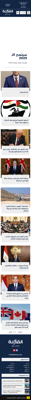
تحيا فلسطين (24, 92)
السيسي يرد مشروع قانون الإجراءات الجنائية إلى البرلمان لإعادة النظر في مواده (17, 296)
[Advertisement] (15, 33)
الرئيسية (25, 63)
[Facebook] (17, 350)
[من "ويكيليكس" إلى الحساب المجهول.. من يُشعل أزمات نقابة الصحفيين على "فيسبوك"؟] (27, 391)
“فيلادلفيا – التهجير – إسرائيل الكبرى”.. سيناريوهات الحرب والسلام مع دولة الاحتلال (16, 209)
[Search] (17, 12)
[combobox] (23, 12)
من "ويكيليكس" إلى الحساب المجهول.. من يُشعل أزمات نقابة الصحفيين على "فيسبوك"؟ (12, 391)
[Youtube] (14, 350)
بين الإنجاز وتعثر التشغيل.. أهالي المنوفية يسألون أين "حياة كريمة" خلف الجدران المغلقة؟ (12, 386)
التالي (10, 332)
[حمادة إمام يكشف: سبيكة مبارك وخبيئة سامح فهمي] (27, 381)
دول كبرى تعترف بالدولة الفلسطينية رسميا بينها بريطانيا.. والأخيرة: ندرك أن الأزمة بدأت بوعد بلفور (16, 325)
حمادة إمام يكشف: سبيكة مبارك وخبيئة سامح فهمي (13, 380)
